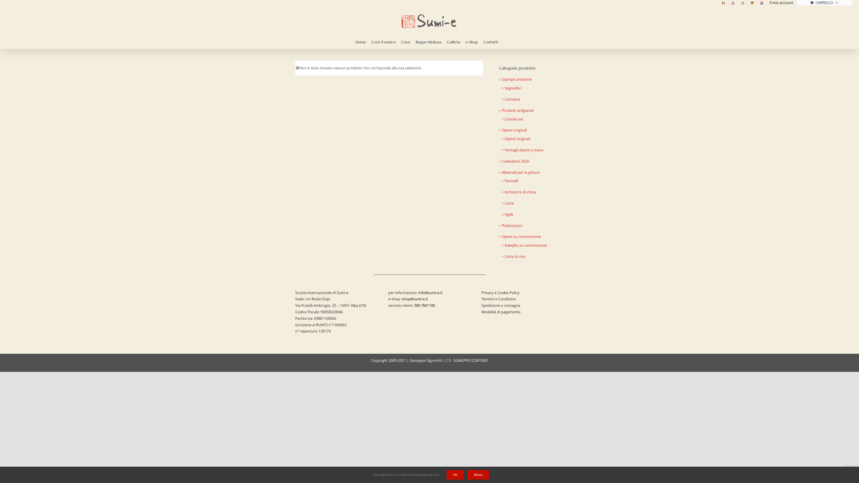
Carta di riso (515, 256)
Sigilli (509, 214)
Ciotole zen (514, 119)
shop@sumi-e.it (415, 299)
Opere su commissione (521, 236)
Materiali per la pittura (521, 172)
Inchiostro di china (520, 192)
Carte (509, 203)
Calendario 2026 (515, 161)
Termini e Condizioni (498, 299)
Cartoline (512, 99)
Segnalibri (513, 88)
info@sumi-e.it (430, 292)
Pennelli (511, 180)
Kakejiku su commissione (526, 245)
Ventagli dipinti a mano (524, 150)
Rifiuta (478, 475)
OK (455, 475)
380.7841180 (424, 305)
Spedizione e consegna (500, 305)
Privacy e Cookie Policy (500, 292)
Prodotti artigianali (518, 110)
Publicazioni (512, 225)
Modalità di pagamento (501, 311)
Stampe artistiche (517, 79)
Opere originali (514, 130)
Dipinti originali (517, 138)
